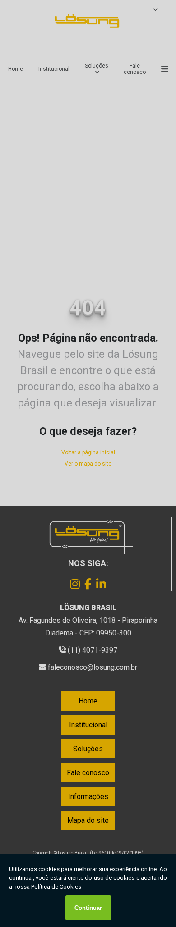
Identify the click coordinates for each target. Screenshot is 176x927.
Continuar (88, 907)
